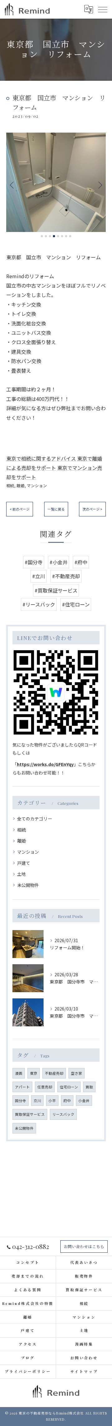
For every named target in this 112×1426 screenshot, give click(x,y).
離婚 (20, 485)
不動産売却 (54, 1073)
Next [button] (99, 185)
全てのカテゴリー (34, 818)
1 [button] (42, 236)
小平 (52, 1100)
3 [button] (50, 236)
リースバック (63, 1114)
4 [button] (54, 236)
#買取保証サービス (56, 590)
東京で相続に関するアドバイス (41, 458)
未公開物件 (28, 885)
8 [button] (70, 236)
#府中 (80, 562)
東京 (33, 1073)
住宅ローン (69, 1086)
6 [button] (62, 236)
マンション (37, 485)
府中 (67, 1100)
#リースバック (38, 604)
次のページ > (92, 508)
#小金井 (58, 562)
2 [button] (46, 236)
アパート (22, 1086)
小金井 (84, 1100)
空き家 (76, 1073)
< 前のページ (20, 508)
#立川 (38, 576)
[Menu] (102, 9)
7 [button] (66, 236)
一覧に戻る (56, 508)
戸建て (23, 863)
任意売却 (44, 1086)
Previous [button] (12, 185)
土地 (21, 874)
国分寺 (20, 1100)
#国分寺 (34, 562)
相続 (10, 485)
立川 (37, 1100)
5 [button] (58, 236)
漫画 (18, 1073)
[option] (56, 182)
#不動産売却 (66, 576)
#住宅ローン (76, 604)
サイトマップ (84, 1371)
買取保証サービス (30, 1114)
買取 (89, 1086)
